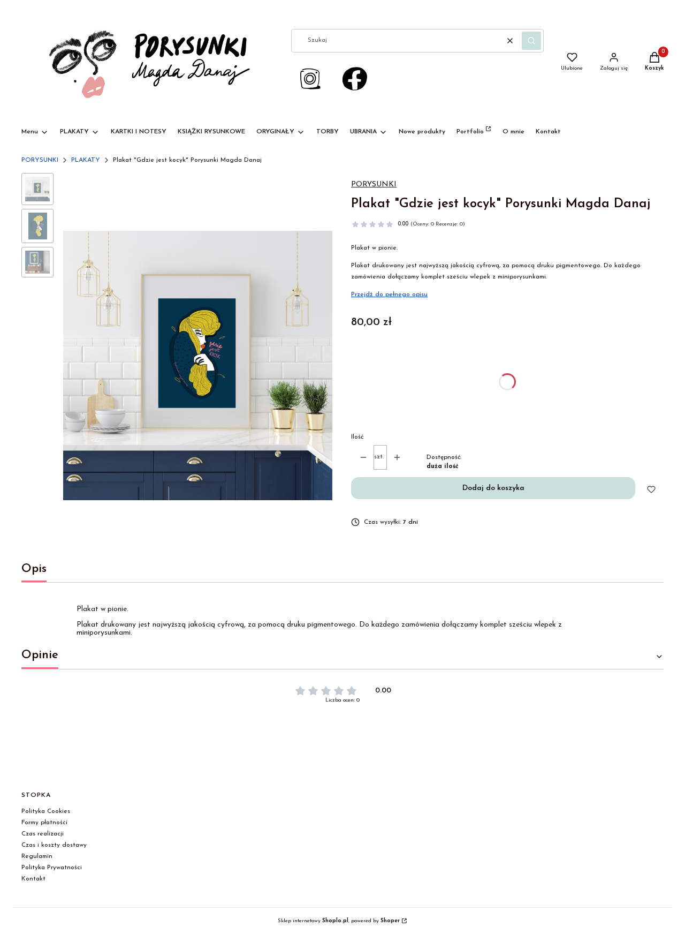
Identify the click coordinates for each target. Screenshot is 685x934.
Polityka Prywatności (51, 867)
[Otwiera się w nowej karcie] (355, 78)
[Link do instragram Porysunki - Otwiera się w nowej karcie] (310, 78)
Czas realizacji (42, 834)
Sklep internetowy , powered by (339, 921)
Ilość (357, 437)
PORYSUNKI (39, 160)
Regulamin (36, 856)
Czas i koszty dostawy (54, 845)
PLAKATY (85, 160)
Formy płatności (44, 822)
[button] (531, 41)
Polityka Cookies (45, 811)
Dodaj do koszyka (493, 488)
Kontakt (33, 879)
